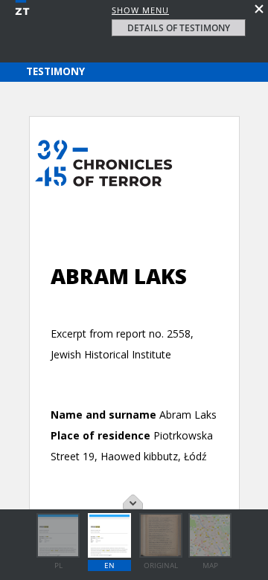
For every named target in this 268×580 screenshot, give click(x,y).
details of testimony (178, 28)
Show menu (140, 10)
